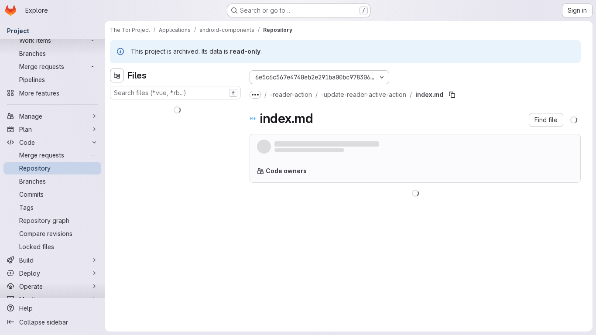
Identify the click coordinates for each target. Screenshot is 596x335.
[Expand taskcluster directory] (117, 234)
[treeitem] (176, 108)
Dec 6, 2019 (358, 152)
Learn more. (514, 174)
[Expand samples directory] (117, 220)
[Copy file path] (452, 95)
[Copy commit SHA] (531, 148)
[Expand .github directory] (117, 108)
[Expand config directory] (117, 164)
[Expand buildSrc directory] (117, 136)
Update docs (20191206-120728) (325, 144)
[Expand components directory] (117, 150)
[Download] (564, 204)
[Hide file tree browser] (117, 75)
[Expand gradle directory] (117, 206)
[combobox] (175, 92)
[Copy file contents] (532, 204)
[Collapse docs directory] (117, 178)
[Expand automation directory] (117, 122)
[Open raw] (547, 204)
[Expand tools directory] (117, 248)
